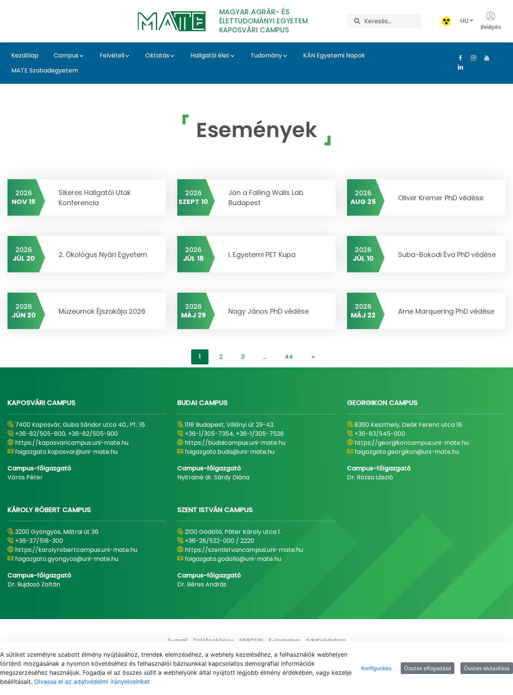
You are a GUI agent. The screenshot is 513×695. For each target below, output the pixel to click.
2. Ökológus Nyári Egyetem (103, 254)
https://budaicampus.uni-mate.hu (235, 442)
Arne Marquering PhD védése (446, 311)
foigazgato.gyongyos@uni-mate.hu (66, 558)
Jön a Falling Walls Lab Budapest (265, 197)
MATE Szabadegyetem (44, 70)
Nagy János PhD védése (268, 311)
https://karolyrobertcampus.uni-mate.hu (76, 549)
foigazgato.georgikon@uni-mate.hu (407, 451)
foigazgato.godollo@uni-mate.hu (233, 558)
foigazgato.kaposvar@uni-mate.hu (66, 451)
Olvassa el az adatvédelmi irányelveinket (92, 681)
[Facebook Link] (457, 58)
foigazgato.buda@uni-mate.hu (230, 451)
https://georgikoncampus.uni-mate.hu (412, 442)
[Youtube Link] (484, 58)
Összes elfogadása (427, 668)
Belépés (491, 27)
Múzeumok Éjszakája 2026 (102, 311)
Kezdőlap (25, 55)
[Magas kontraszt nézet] (446, 21)
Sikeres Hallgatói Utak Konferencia (95, 197)
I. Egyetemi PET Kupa (262, 254)
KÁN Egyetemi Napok (334, 55)
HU (464, 21)
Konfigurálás (376, 668)
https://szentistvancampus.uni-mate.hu (244, 549)
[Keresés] (357, 21)
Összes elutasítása (487, 668)
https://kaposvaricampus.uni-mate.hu (71, 442)
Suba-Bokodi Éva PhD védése (447, 254)
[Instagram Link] (471, 58)
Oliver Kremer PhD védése (440, 197)
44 (289, 356)
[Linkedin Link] (457, 67)
